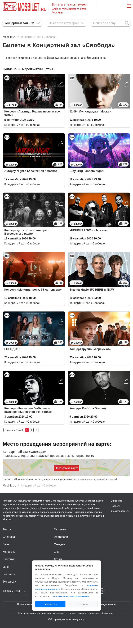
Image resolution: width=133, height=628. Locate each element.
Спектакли (9, 536)
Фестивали (61, 536)
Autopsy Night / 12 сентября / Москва (30, 171)
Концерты (9, 551)
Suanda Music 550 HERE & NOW (91, 289)
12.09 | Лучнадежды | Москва (90, 111)
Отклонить (82, 604)
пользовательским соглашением (70, 596)
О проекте (116, 500)
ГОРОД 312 (12, 349)
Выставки (9, 574)
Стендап (59, 544)
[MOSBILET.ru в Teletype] (102, 591)
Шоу (56, 551)
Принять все (50, 604)
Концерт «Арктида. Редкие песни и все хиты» (32, 113)
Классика (9, 559)
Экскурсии (9, 581)
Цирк (6, 566)
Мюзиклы (60, 529)
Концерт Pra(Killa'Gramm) (87, 408)
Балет (6, 544)
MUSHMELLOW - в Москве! (88, 230)
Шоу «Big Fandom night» (86, 171)
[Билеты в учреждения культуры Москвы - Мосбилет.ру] (9, 6)
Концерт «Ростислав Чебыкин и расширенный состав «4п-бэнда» (28, 410)
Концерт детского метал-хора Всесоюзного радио (25, 232)
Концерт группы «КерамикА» (90, 349)
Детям (58, 559)
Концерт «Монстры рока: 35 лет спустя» (33, 289)
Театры (7, 529)
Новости (115, 505)
